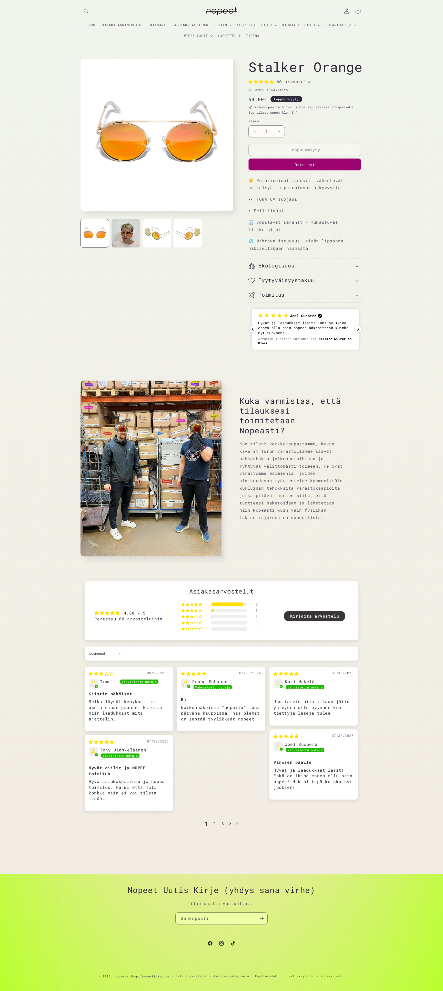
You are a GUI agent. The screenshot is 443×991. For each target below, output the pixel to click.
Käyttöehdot (266, 976)
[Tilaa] (261, 918)
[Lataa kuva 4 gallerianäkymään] (188, 233)
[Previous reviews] (252, 329)
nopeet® (121, 976)
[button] (86, 11)
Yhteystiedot (332, 976)
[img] (101, 673)
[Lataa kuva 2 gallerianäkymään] (126, 233)
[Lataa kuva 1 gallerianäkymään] (94, 233)
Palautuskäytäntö (191, 976)
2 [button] (214, 823)
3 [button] (223, 823)
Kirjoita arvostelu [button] (314, 616)
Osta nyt (305, 164)
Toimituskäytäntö (299, 976)
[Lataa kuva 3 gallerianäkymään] (157, 233)
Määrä (253, 121)
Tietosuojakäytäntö (231, 976)
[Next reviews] (358, 329)
